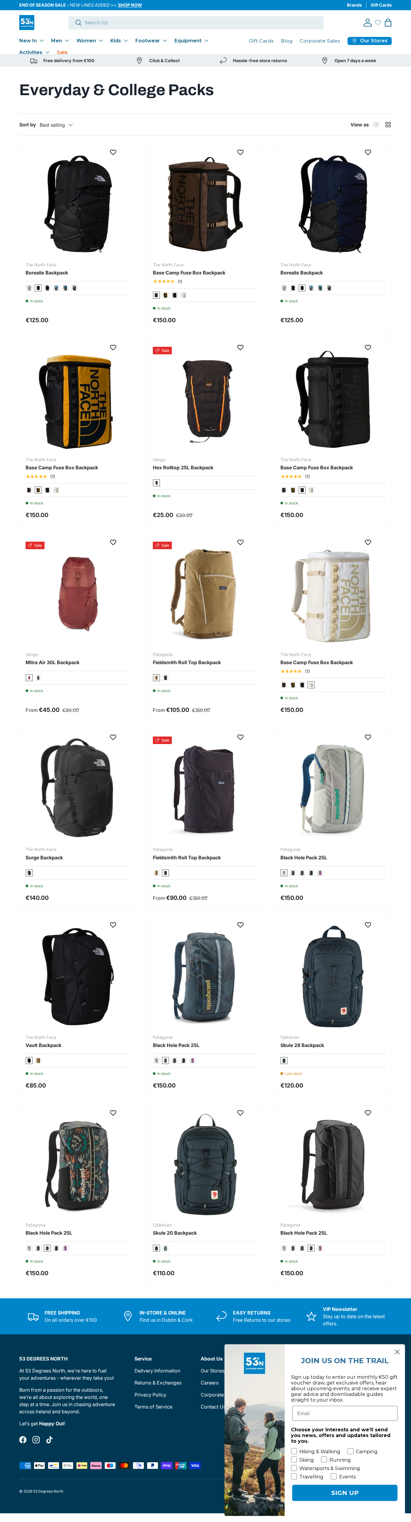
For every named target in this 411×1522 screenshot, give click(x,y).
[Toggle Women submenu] (100, 40)
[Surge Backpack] (78, 789)
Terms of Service (153, 1407)
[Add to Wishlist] (114, 152)
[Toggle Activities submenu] (47, 52)
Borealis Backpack (47, 273)
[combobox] (196, 22)
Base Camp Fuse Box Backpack (189, 273)
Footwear (147, 41)
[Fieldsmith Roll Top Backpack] (205, 594)
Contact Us (213, 1407)
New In (28, 41)
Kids (115, 41)
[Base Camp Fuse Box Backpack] (205, 204)
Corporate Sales (320, 41)
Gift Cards (381, 5)
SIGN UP (345, 1492)
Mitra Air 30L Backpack (52, 662)
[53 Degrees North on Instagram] (36, 1439)
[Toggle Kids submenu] (125, 40)
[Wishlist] (378, 22)
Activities (30, 52)
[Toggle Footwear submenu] (164, 40)
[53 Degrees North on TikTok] (49, 1439)
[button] (388, 22)
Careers (209, 1383)
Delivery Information (157, 1371)
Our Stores (212, 1371)
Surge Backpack (44, 858)
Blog (286, 41)
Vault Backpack (43, 1045)
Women (86, 41)
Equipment (188, 41)
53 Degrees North (48, 1491)
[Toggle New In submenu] (41, 40)
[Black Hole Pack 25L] (332, 789)
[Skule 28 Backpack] (332, 976)
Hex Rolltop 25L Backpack (183, 467)
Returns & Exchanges (157, 1383)
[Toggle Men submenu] (66, 40)
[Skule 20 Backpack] (205, 1164)
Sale (62, 52)
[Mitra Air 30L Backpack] (78, 594)
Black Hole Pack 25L (303, 858)
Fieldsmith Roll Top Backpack (187, 662)
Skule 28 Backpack (302, 1045)
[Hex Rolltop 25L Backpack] (205, 399)
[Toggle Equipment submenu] (206, 40)
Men (56, 41)
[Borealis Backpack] (78, 204)
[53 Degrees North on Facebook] (22, 1439)
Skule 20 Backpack (175, 1233)
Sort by (27, 125)
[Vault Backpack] (78, 976)
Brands (354, 5)
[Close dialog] (397, 1352)
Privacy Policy (150, 1395)
